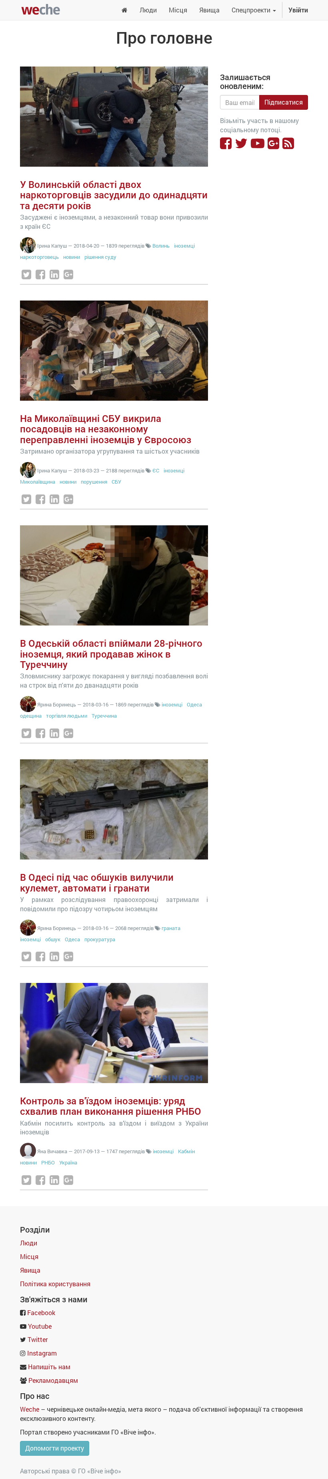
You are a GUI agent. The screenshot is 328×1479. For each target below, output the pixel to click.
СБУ (116, 481)
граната (171, 928)
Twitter (38, 1339)
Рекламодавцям (53, 1380)
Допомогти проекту (54, 1448)
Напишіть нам (49, 1366)
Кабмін (186, 1151)
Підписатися (283, 102)
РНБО (48, 1162)
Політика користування (55, 1283)
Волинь (161, 245)
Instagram (42, 1353)
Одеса (194, 704)
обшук (52, 939)
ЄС (155, 470)
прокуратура (99, 939)
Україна (68, 1162)
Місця (29, 1256)
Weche (29, 1409)
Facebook (41, 1312)
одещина (31, 715)
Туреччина (104, 715)
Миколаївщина (37, 481)
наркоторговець (39, 256)
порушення (94, 481)
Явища (30, 1270)
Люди (28, 1243)
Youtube (40, 1326)
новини (71, 256)
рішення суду (100, 256)
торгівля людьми (66, 715)
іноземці (184, 245)
